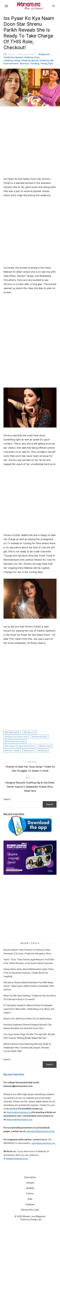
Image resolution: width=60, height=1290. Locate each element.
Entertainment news (15, 741)
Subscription (30, 1177)
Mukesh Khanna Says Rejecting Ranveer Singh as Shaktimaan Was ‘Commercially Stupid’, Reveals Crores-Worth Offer (27, 1047)
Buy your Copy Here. (13, 814)
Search (6, 799)
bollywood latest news (17, 736)
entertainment (40, 736)
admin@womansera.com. (43, 1143)
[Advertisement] (30, 142)
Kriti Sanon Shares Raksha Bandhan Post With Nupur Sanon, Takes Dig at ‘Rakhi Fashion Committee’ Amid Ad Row (28, 986)
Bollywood (44, 54)
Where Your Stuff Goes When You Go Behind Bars (27, 1018)
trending (43, 750)
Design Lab (35, 1219)
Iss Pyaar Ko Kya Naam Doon (20, 746)
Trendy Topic (46, 63)
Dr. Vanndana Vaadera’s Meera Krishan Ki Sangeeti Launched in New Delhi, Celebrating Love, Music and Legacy (28, 1009)
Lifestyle (30, 1182)
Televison (24, 63)
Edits (30, 1199)
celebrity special (29, 60)
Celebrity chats (31, 57)
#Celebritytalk (13, 732)
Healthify (30, 1188)
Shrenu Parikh (12, 750)
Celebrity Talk (46, 60)
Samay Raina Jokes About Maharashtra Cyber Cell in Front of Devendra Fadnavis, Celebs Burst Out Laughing (28, 973)
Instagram (30, 1204)
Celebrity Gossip (11, 60)
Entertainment (11, 63)
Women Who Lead (30, 1209)
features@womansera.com (19, 1112)
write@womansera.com (17, 1158)
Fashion (30, 1193)
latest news (46, 746)
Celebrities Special (13, 57)
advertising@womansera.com (40, 1131)
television (29, 750)
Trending (34, 63)
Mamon (11, 54)
